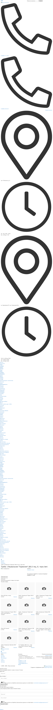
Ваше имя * (2, 671)
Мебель (2, 562)
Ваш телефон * (3, 676)
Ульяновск (3, 563)
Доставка (3, 656)
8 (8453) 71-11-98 (4, 55)
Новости (2, 660)
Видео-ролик (3, 652)
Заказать (15, 596)
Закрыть (1, 709)
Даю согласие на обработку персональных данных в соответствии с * (24, 682)
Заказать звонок (48, 110)
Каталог (2, 560)
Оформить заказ (30, 569)
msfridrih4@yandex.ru (22, 663)
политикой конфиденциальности (41, 682)
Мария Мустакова (48, 667)
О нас (2, 659)
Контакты (3, 662)
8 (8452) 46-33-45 (4, 108)
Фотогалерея (4, 658)
